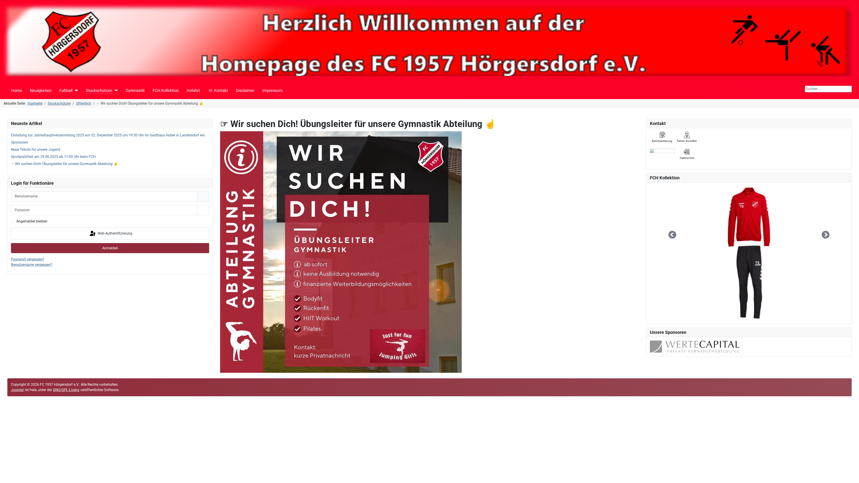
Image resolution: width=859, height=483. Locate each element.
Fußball (65, 90)
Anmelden (110, 248)
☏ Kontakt (218, 90)
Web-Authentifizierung (114, 233)
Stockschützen (99, 90)
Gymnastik (135, 90)
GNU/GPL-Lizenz (66, 390)
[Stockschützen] (115, 90)
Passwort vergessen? (27, 259)
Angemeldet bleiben (31, 221)
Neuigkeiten (40, 90)
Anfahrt (193, 90)
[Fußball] (75, 90)
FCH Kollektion (166, 90)
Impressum (272, 90)
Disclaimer (245, 90)
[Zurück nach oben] (851, 474)
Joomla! (17, 390)
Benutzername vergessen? (31, 265)
